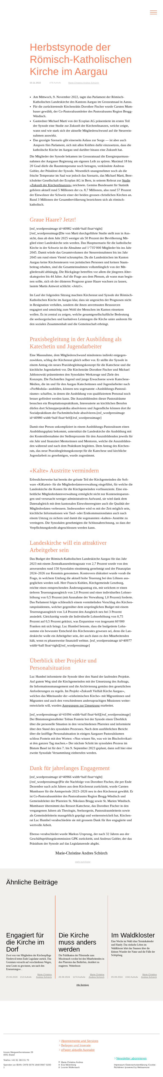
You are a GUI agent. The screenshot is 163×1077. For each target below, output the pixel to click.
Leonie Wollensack (70, 1067)
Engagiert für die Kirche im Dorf (25, 942)
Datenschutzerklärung (136, 1065)
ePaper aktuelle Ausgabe (78, 1049)
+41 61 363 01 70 (20, 1060)
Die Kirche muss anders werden (77, 942)
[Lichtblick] (14, 15)
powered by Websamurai (137, 1067)
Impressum (119, 1065)
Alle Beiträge (82, 985)
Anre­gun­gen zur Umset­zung (81, 705)
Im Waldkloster (133, 935)
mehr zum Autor (82, 862)
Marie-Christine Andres (72, 1062)
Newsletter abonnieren (131, 1058)
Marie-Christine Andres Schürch (83, 83)
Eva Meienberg (68, 1065)
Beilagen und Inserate (76, 1045)
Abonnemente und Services (79, 1040)
